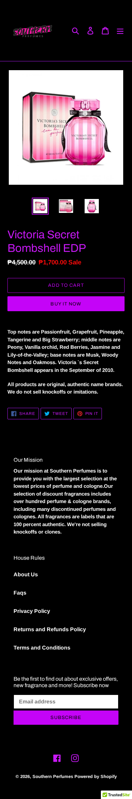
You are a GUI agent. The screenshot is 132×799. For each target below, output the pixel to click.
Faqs (20, 593)
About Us (26, 574)
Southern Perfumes (52, 776)
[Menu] (120, 30)
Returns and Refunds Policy (50, 629)
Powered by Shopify (95, 776)
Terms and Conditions (42, 648)
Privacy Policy (32, 611)
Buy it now (65, 303)
